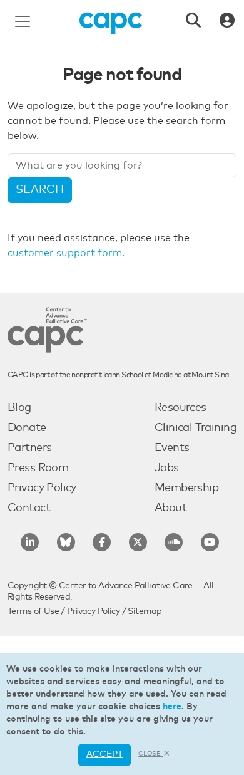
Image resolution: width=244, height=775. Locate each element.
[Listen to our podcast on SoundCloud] (174, 542)
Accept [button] (104, 754)
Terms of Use (33, 611)
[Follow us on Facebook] (102, 542)
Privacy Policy (42, 488)
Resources (180, 408)
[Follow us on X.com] (138, 542)
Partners (29, 448)
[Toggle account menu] (227, 21)
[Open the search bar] (193, 21)
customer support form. (66, 253)
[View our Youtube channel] (210, 542)
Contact (29, 508)
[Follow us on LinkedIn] (30, 542)
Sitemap (144, 611)
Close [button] (150, 754)
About (170, 508)
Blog (19, 408)
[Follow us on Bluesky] (66, 542)
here (172, 706)
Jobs (167, 468)
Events (172, 448)
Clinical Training (195, 428)
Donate (27, 428)
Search (40, 189)
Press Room (38, 468)
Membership (186, 488)
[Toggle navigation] (23, 21)
